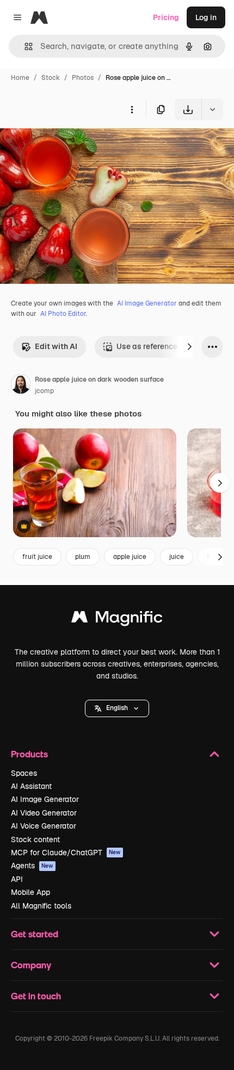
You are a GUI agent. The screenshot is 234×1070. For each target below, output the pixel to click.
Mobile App (30, 892)
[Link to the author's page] (20, 385)
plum (82, 556)
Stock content (35, 839)
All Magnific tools (41, 906)
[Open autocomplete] (24, 46)
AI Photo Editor (63, 313)
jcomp (44, 391)
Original (69, 145)
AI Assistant (31, 786)
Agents (32, 865)
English (117, 708)
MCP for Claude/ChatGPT (66, 852)
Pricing (166, 17)
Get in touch (36, 995)
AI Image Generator (147, 303)
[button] (117, 708)
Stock (50, 77)
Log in (206, 17)
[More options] (132, 109)
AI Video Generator (44, 813)
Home (20, 77)
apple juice (129, 556)
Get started (34, 934)
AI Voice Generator (43, 826)
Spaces (24, 773)
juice (176, 556)
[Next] (189, 347)
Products (29, 754)
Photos (83, 77)
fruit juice (37, 556)
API (17, 879)
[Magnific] (117, 619)
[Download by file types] (212, 109)
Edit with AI (56, 346)
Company (31, 965)
